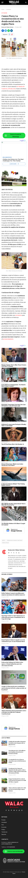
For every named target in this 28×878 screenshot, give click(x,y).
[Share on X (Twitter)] (5, 30)
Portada (3, 820)
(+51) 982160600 (11, 847)
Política (3, 829)
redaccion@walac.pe (12, 842)
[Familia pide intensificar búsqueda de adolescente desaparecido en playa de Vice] (4, 743)
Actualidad (4, 12)
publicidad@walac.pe (6, 843)
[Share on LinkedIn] (11, 30)
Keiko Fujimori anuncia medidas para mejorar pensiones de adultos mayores (13, 594)
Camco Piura (5, 542)
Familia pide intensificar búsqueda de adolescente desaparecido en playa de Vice (17, 743)
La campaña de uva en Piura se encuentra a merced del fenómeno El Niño (17, 761)
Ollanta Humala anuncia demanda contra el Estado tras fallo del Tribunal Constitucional (13, 712)
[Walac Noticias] (14, 2)
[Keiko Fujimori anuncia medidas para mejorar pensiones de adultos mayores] (14, 584)
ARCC (3, 540)
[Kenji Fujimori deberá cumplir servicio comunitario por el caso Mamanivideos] (14, 631)
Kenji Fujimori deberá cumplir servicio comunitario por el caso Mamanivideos (13, 640)
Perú (2, 824)
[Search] (26, 2)
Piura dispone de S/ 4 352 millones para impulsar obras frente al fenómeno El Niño (17, 752)
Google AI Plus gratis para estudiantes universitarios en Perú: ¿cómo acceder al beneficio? (13, 688)
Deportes (3, 834)
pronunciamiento (8, 339)
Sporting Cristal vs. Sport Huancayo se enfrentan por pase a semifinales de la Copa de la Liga (13, 617)
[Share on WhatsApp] (8, 30)
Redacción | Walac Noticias (7, 27)
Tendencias (4, 832)
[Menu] (2, 2)
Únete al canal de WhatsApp (15, 135)
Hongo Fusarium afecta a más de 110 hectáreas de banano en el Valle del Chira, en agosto (17, 780)
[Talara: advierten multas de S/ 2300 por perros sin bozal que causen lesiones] (4, 789)
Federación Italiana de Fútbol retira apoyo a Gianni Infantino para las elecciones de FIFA (12, 664)
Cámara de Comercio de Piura (14, 540)
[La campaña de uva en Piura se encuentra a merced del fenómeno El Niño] (4, 761)
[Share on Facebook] (2, 30)
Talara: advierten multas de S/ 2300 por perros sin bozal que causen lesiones (17, 789)
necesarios (18, 315)
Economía (3, 827)
